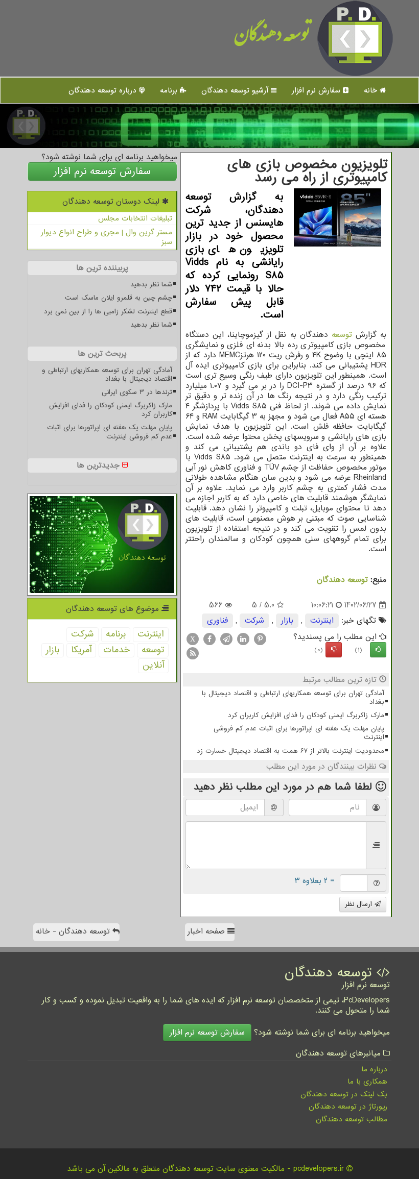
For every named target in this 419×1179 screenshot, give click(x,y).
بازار (287, 621)
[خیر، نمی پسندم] (333, 649)
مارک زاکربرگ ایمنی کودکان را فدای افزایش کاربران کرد (306, 715)
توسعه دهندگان (272, 38)
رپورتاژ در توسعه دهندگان (348, 1106)
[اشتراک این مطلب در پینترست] (260, 639)
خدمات (116, 650)
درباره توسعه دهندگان (103, 90)
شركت (254, 621)
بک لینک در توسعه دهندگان (343, 1094)
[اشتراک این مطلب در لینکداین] (243, 639)
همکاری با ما (367, 1081)
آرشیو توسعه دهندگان (236, 90)
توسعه (342, 335)
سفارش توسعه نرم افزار (102, 171)
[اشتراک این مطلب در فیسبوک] (209, 639)
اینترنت (322, 621)
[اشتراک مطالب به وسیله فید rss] (192, 653)
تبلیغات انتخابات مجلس (135, 218)
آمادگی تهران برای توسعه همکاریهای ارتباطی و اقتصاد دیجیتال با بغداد (293, 698)
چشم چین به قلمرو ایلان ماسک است (118, 298)
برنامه (170, 90)
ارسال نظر (360, 904)
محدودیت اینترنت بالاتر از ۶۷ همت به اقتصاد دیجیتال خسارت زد (290, 751)
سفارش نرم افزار (317, 90)
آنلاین (153, 665)
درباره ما (374, 1069)
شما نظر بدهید (151, 284)
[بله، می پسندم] (378, 649)
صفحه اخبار (207, 931)
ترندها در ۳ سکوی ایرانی (137, 392)
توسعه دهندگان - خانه (74, 931)
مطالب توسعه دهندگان (351, 1119)
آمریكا (81, 650)
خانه (372, 90)
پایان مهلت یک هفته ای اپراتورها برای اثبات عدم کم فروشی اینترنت (299, 733)
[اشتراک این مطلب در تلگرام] (226, 639)
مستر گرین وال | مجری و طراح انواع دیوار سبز (106, 237)
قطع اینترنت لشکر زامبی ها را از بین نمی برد (108, 311)
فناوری (217, 621)
